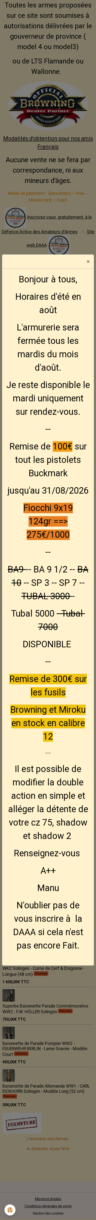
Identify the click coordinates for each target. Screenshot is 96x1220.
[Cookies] (10, 1210)
